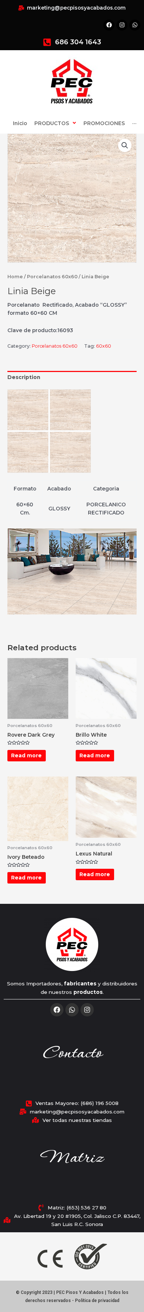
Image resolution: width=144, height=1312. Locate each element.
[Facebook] (57, 1009)
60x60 (103, 346)
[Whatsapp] (72, 1009)
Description (23, 377)
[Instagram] (87, 1009)
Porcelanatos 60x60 (52, 276)
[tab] (72, 377)
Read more (26, 755)
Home (15, 276)
